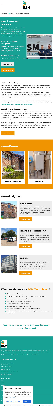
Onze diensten (7, 64)
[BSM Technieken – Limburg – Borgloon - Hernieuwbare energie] (26, 5)
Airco (2, 390)
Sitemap (38, 405)
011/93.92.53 (7, 369)
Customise (9, 401)
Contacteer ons (8, 70)
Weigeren (18, 401)
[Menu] (2, 5)
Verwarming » (40, 181)
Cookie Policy (12, 397)
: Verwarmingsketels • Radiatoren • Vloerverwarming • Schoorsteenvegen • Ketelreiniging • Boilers (13, 57)
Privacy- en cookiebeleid (28, 405)
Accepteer (27, 401)
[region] (18, 395)
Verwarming (4, 385)
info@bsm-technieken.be (11, 371)
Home (2, 382)
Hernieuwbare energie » (13, 181)
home (9, 13)
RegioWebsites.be (46, 405)
